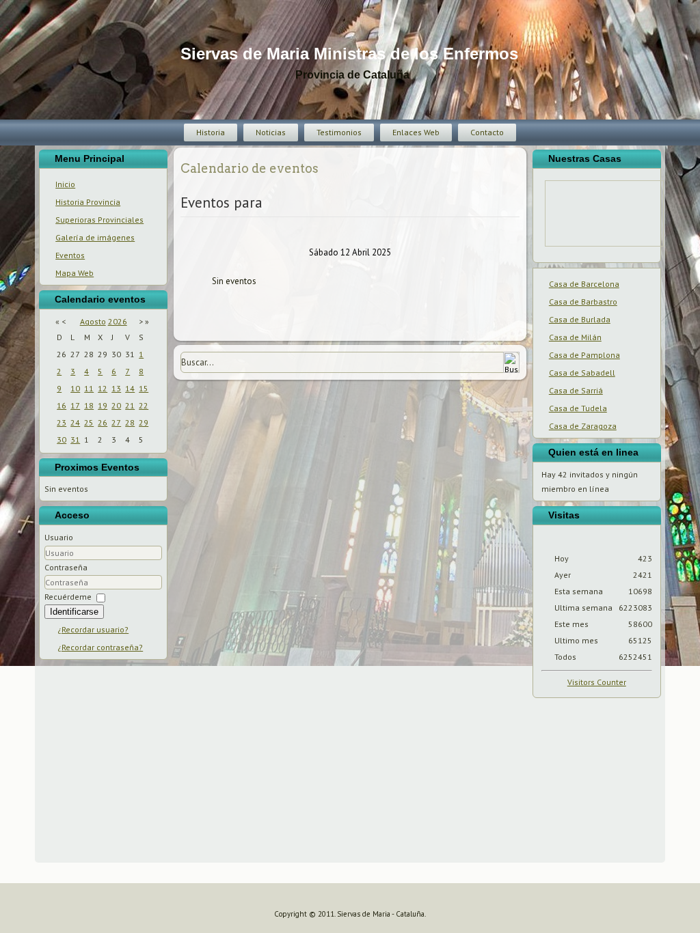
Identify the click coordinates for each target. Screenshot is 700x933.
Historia (210, 132)
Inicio (65, 184)
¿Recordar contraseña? (100, 647)
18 (89, 405)
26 (102, 422)
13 (116, 388)
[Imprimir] (185, 183)
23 (61, 422)
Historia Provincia (87, 202)
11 (89, 388)
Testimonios (339, 132)
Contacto (487, 132)
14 (130, 388)
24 (75, 422)
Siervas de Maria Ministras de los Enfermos (349, 53)
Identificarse (74, 612)
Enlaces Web (416, 132)
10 (75, 388)
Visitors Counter (596, 682)
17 (75, 405)
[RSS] (15, 918)
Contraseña (66, 567)
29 (143, 422)
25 (89, 422)
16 (61, 405)
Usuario (58, 537)
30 (61, 439)
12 (102, 388)
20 (116, 405)
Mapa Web (74, 273)
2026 (117, 321)
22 (143, 405)
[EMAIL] (194, 183)
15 (143, 388)
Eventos (70, 255)
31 (75, 439)
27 (116, 422)
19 (102, 405)
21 (130, 405)
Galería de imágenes (95, 237)
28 (130, 422)
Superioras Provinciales (99, 219)
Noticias (271, 132)
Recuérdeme (68, 596)
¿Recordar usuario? (93, 629)
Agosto (93, 321)
